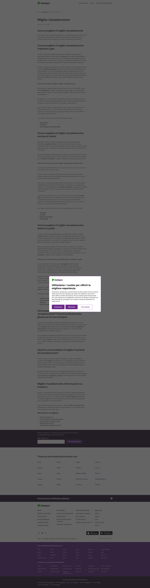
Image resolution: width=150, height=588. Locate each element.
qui (61, 299)
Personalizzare (85, 307)
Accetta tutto (58, 307)
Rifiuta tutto (71, 307)
